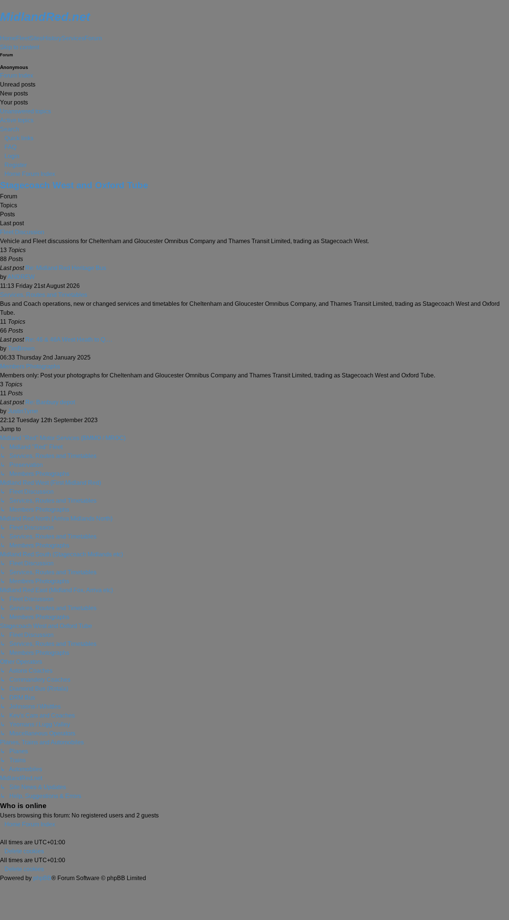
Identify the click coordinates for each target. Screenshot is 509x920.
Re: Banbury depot (50, 402)
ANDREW (21, 277)
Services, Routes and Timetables (43, 295)
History (52, 38)
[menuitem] (8, 147)
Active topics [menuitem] (17, 120)
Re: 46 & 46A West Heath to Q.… (69, 339)
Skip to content (19, 47)
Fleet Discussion (22, 232)
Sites (36, 38)
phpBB (42, 878)
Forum (93, 38)
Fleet (22, 38)
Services (73, 38)
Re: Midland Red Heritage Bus (65, 268)
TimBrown (21, 348)
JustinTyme (23, 411)
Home (8, 38)
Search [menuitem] (9, 129)
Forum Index (16, 75)
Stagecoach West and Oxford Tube (74, 185)
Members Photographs (30, 366)
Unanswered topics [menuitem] (25, 111)
